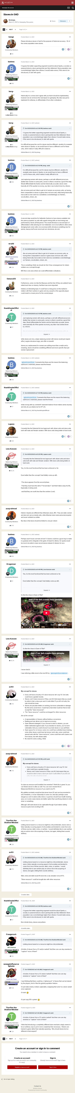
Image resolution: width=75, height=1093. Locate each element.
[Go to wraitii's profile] (11, 250)
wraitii (11, 244)
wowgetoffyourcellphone (11, 965)
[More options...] (70, 37)
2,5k (12, 295)
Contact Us (37, 1086)
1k (12, 113)
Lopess (11, 424)
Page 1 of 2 (22, 29)
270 (12, 525)
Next (11, 29)
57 (12, 327)
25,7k (12, 470)
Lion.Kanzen (11, 449)
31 (12, 581)
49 (12, 54)
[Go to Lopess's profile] (11, 431)
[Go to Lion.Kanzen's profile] (11, 455)
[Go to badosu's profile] (11, 68)
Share (53, 21)
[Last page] (15, 29)
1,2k (12, 844)
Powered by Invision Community (37, 1090)
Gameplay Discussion (26, 22)
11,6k (12, 988)
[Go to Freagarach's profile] (11, 941)
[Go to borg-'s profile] (11, 98)
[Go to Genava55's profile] (11, 285)
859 (12, 83)
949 (12, 441)
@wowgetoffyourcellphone (59, 673)
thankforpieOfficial (11, 309)
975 (12, 704)
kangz (13, 20)
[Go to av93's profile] (11, 693)
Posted (27, 37)
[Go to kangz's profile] (5, 21)
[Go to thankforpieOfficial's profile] (11, 317)
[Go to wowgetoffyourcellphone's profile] (11, 973)
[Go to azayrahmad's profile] (11, 515)
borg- (11, 91)
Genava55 (11, 279)
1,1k (12, 956)
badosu (11, 62)
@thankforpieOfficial (28, 362)
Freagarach (11, 934)
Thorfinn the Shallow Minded (11, 821)
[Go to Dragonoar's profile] (11, 571)
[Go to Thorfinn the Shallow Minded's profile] (11, 829)
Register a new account (22, 1067)
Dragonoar (11, 564)
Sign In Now (52, 1067)
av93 (11, 687)
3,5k (12, 267)
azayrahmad (11, 509)
